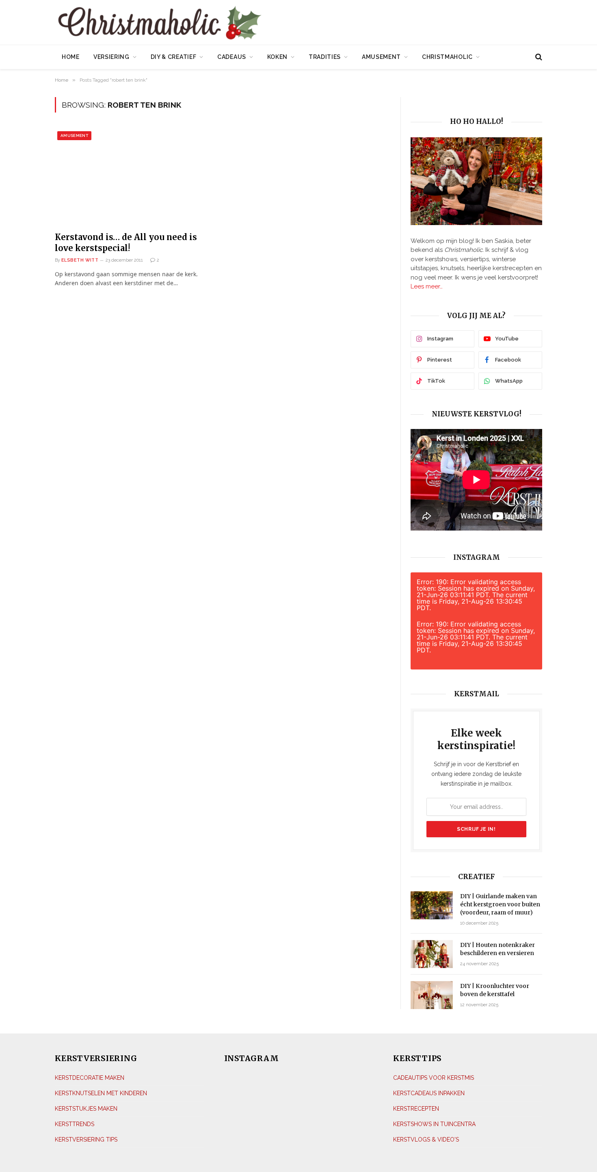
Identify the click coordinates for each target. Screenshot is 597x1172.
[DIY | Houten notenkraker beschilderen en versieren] (432, 954)
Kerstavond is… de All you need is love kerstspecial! (126, 242)
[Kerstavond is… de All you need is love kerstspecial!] (135, 177)
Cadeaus (231, 57)
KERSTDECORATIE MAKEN (89, 1078)
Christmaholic (447, 57)
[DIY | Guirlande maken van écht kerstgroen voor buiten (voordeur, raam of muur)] (432, 905)
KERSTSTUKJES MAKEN (86, 1108)
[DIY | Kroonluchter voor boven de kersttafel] (432, 995)
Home (71, 57)
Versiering (111, 57)
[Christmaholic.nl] (205, 23)
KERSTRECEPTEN (416, 1108)
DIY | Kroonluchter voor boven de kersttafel (494, 990)
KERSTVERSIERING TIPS (86, 1139)
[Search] (538, 57)
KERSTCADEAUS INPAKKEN (429, 1093)
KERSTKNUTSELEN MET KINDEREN (101, 1093)
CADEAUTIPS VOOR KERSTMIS (433, 1078)
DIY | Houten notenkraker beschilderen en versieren (497, 949)
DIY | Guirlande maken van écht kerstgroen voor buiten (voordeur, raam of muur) (500, 904)
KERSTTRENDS (74, 1124)
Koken (277, 57)
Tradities (325, 57)
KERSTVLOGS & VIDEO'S (426, 1139)
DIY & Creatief (174, 57)
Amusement (381, 57)
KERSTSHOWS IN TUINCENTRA (434, 1124)
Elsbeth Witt (79, 260)
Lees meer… (427, 286)
